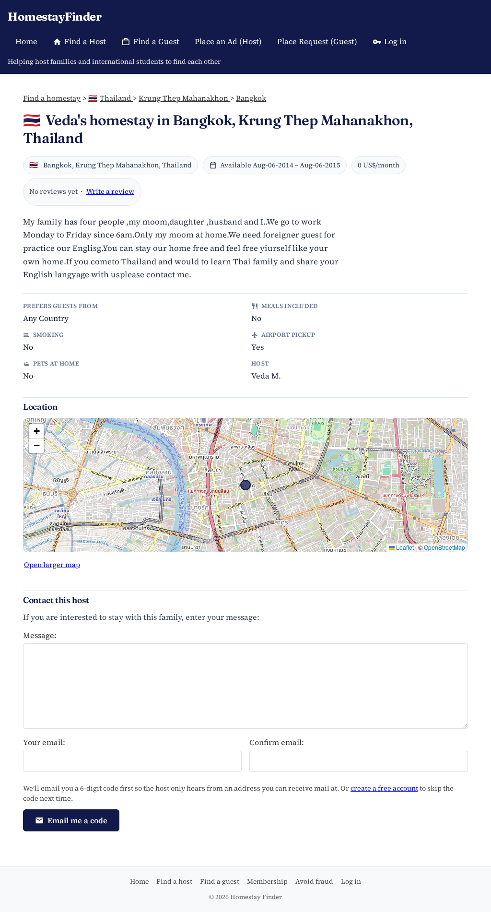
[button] (36, 431)
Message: (40, 635)
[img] (245, 485)
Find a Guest (156, 41)
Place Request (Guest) (317, 41)
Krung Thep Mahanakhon (184, 98)
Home (26, 41)
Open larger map (52, 564)
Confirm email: (276, 742)
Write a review (110, 191)
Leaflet (404, 547)
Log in (395, 41)
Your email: (44, 742)
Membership (267, 881)
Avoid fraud (314, 881)
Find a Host (85, 41)
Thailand (110, 98)
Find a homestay (52, 98)
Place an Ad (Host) (228, 41)
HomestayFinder (54, 17)
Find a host (174, 881)
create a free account (384, 788)
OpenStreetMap (444, 547)
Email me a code (77, 820)
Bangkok (251, 98)
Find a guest (219, 881)
